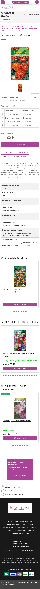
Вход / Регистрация (20, 2)
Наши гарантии (32, 527)
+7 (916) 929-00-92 (20, 543)
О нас (10, 521)
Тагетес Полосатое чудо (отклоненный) (13, 290)
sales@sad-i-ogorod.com (20, 546)
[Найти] (37, 2)
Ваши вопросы (28, 530)
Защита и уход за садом (20, 533)
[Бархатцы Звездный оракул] (19, 63)
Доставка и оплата (22, 157)
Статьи (8, 530)
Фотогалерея (17, 530)
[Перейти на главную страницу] (7, 7)
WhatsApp (5, 16)
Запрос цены (20, 304)
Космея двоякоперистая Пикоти (17, 421)
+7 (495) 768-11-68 (20, 541)
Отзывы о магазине (12, 524)
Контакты (21, 527)
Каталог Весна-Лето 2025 (23, 521)
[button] (14, 311)
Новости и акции (28, 524)
